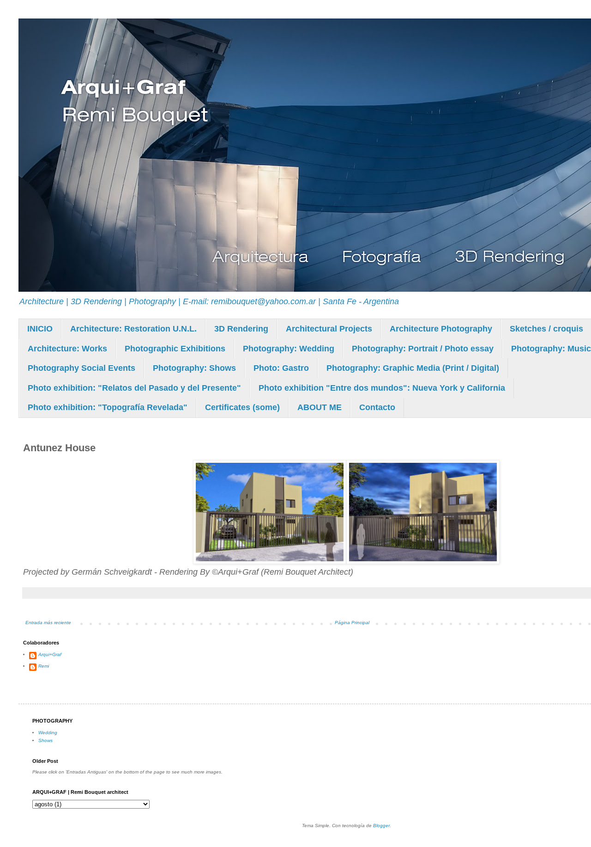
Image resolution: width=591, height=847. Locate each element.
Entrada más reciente (48, 622)
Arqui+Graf (49, 654)
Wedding (47, 732)
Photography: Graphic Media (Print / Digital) (412, 368)
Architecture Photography (441, 328)
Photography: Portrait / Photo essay (423, 348)
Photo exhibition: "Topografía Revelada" (107, 407)
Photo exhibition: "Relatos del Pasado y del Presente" (134, 388)
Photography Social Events (81, 368)
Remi (43, 666)
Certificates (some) (242, 407)
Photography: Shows (194, 368)
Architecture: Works (67, 348)
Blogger (381, 825)
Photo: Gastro (281, 368)
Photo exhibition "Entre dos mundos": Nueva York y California (382, 388)
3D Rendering (241, 328)
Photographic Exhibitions (175, 348)
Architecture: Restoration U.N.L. (133, 328)
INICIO (40, 328)
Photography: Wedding (288, 348)
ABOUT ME (319, 407)
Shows (45, 740)
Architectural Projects (329, 328)
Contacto (377, 407)
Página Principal (352, 622)
